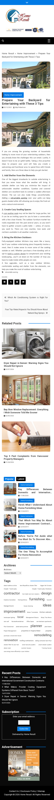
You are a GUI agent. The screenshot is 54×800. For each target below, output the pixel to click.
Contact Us (14, 791)
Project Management (10, 631)
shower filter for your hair (11, 645)
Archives (7, 569)
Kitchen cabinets (45, 612)
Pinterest (16, 282)
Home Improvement (26, 53)
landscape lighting (9, 617)
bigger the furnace (45, 585)
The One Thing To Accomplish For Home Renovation (35, 553)
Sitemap (41, 791)
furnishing (36, 599)
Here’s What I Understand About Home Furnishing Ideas (35, 506)
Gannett (49, 600)
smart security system (28, 645)
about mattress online (10, 585)
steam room (7, 648)
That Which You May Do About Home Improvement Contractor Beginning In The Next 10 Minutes (35, 522)
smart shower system (44, 645)
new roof (6, 621)
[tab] (9, 479)
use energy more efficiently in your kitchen (16, 651)
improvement (14, 611)
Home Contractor (27, 485)
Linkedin (23, 282)
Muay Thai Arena (46, 617)
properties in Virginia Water (30, 631)
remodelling (42, 635)
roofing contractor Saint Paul (43, 641)
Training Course (46, 648)
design (46, 593)
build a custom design (17, 254)
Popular (9, 479)
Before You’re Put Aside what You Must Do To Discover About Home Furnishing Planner (35, 538)
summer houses (26, 648)
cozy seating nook (11, 214)
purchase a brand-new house (12, 636)
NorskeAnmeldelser (18, 621)
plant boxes (48, 626)
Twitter (10, 282)
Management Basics (32, 617)
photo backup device (22, 626)
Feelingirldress (22, 600)
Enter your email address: (23, 725)
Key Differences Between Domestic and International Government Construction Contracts (35, 491)
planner (36, 626)
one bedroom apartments (44, 621)
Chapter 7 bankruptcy (10, 589)
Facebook (4, 282)
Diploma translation (10, 600)
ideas (47, 605)
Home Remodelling (27, 547)
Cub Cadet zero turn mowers (30, 594)
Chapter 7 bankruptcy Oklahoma (41, 589)
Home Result (8, 53)
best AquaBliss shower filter (28, 585)
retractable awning (19, 198)
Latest (21, 479)
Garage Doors (9, 606)
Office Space (30, 621)
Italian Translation (32, 612)
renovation (11, 640)
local (20, 617)
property (48, 631)
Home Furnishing (27, 500)
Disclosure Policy (28, 791)
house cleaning (28, 606)
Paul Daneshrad (9, 626)
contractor (12, 593)
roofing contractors (27, 641)
